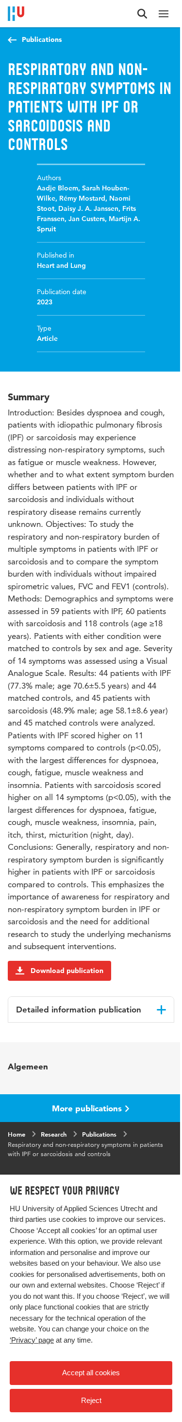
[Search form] (142, 13)
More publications (87, 1108)
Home (16, 1134)
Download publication (67, 970)
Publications (42, 39)
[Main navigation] (163, 13)
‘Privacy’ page (32, 1340)
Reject (91, 1400)
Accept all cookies (91, 1372)
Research (53, 1134)
